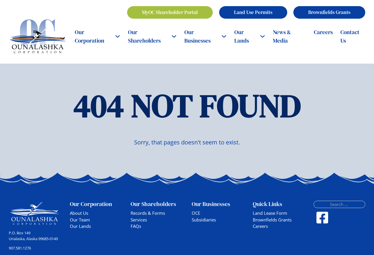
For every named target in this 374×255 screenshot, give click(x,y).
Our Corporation (89, 36)
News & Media (282, 36)
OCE (196, 213)
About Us (79, 213)
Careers (323, 32)
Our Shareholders (144, 36)
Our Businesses (197, 36)
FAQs (136, 226)
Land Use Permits (253, 12)
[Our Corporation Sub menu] (117, 36)
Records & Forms (148, 213)
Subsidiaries (204, 220)
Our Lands (241, 36)
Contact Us (349, 36)
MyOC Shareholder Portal (170, 12)
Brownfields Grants (329, 12)
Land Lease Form (270, 213)
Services (139, 220)
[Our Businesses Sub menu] (224, 36)
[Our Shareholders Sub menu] (174, 36)
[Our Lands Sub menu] (262, 36)
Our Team (80, 220)
